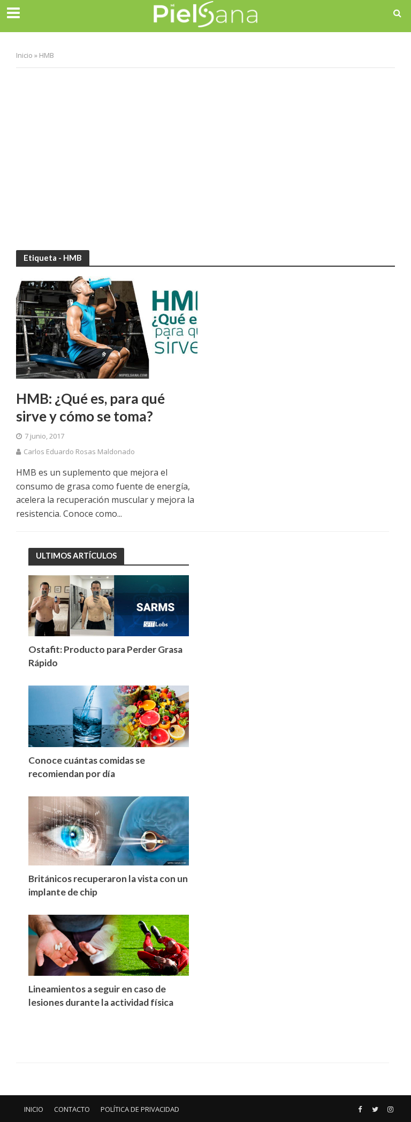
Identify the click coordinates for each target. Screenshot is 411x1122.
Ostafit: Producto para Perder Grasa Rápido (105, 656)
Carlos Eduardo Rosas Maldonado (79, 451)
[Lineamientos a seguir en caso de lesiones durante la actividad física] (108, 944)
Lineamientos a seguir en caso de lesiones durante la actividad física (100, 995)
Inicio (24, 55)
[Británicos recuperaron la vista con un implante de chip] (108, 830)
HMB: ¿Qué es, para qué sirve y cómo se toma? (90, 407)
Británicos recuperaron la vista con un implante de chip (108, 885)
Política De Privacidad (140, 1109)
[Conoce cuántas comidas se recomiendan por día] (108, 716)
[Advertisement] (205, 154)
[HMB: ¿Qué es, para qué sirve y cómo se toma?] (106, 327)
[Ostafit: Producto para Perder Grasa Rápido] (108, 605)
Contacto (72, 1109)
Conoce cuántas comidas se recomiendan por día (86, 767)
